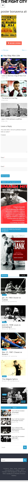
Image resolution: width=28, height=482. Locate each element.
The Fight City (6, 468)
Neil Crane (15, 356)
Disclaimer (18, 470)
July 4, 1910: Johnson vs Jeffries (12, 119)
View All (23, 275)
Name (3, 157)
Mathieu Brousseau (15, 381)
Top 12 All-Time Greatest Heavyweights (18, 411)
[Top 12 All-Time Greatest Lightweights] (6, 435)
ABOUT (22, 470)
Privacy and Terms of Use (9, 470)
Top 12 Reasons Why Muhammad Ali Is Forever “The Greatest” (18, 429)
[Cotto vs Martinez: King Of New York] (14, 59)
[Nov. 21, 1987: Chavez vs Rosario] (13, 333)
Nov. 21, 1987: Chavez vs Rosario (12, 353)
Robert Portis (14, 301)
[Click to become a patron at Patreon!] (14, 41)
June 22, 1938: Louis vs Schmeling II (11, 326)
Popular (15, 407)
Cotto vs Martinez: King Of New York (14, 76)
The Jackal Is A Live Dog (9, 98)
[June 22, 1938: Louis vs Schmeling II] (13, 306)
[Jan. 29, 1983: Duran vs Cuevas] (13, 279)
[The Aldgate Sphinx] (13, 360)
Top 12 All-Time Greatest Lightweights (18, 437)
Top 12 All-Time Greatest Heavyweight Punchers (18, 419)
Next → (24, 50)
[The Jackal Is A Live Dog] (14, 81)
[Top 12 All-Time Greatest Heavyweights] (6, 409)
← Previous (5, 50)
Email (3, 166)
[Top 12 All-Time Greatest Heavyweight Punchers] (6, 418)
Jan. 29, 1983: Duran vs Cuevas (11, 298)
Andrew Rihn (7, 401)
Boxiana (4, 295)
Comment (3, 135)
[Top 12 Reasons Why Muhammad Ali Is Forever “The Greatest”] (6, 426)
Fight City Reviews (21, 468)
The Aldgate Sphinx (10, 379)
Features (11, 468)
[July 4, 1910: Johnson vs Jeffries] (14, 104)
